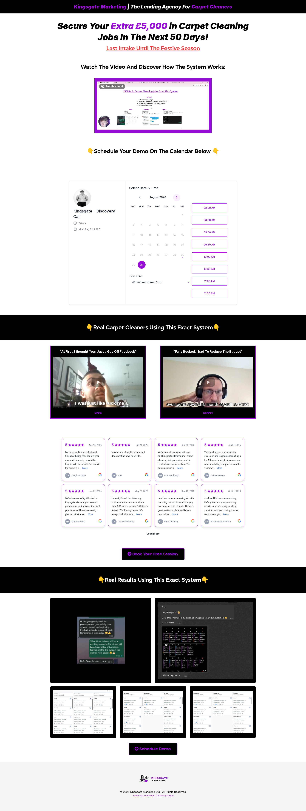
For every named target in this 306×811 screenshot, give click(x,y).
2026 (162, 197)
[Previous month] (139, 197)
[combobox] (160, 282)
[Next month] (176, 197)
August (153, 197)
